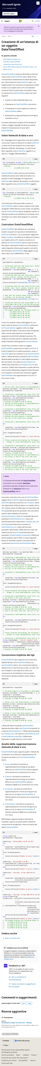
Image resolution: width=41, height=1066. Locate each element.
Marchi (32, 1060)
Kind (20, 359)
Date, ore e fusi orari (12, 938)
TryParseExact (10, 804)
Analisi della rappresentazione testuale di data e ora (20, 67)
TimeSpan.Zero (26, 365)
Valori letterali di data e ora (11, 59)
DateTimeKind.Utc (29, 362)
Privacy (33, 1055)
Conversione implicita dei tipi (12, 64)
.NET (9, 36)
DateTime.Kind (24, 728)
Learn (4, 36)
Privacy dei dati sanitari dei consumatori (14, 1058)
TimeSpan (10, 237)
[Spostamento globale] (2, 21)
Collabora (26, 1055)
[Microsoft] (20, 21)
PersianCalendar (10, 328)
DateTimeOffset (9, 74)
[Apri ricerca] (33, 21)
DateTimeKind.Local (9, 527)
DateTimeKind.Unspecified (20, 535)
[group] (20, 165)
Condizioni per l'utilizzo (9, 1060)
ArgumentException (9, 516)
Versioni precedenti (8, 1055)
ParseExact (9, 789)
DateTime (24, 82)
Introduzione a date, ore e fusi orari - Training (17, 1023)
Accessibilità (23, 1060)
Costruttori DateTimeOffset (11, 62)
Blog (17, 1055)
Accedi (37, 21)
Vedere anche (7, 69)
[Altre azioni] (37, 36)
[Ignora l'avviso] (37, 3)
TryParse (8, 776)
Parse (7, 764)
